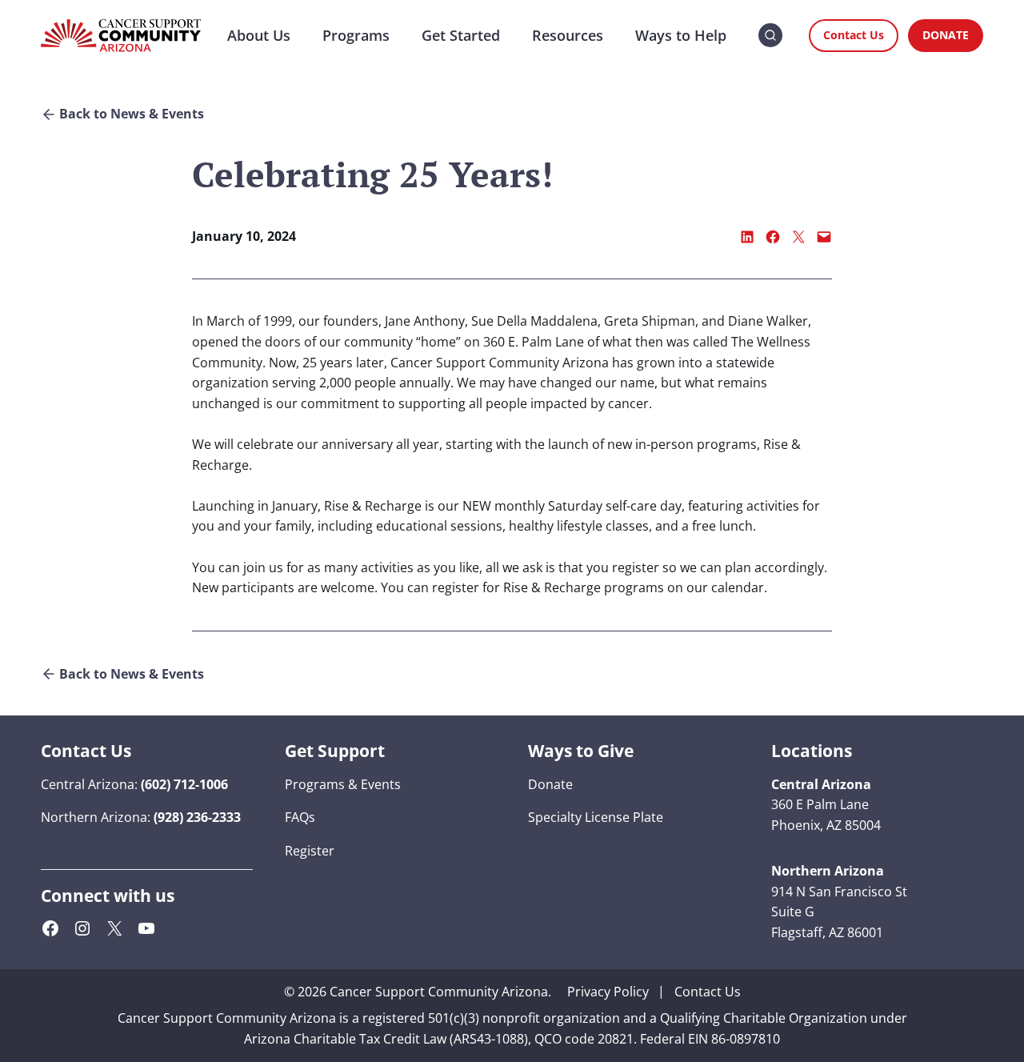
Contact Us (853, 34)
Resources (567, 35)
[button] (770, 35)
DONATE (945, 34)
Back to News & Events (131, 114)
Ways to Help (680, 35)
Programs (356, 35)
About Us (258, 35)
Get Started (461, 35)
